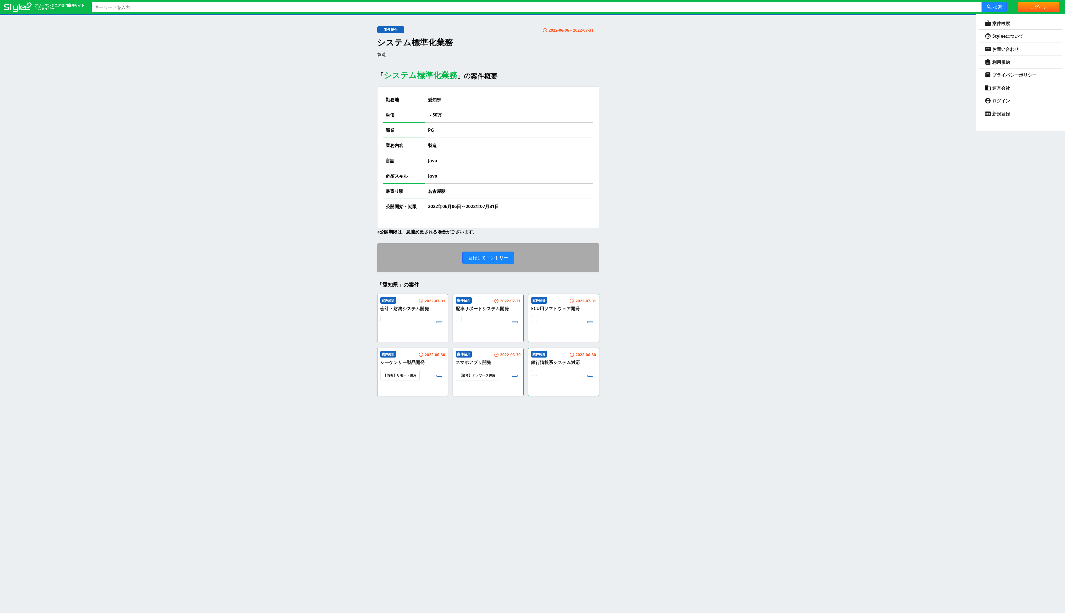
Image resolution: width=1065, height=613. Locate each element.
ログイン (1039, 7)
